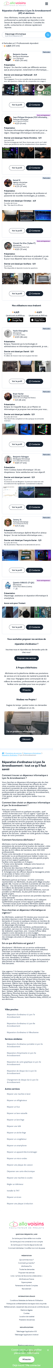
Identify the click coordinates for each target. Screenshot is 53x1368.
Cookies (26, 1313)
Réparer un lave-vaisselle (17, 1113)
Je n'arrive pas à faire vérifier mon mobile (26, 1238)
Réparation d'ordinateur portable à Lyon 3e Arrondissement (25, 1045)
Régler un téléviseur (15, 1184)
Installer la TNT (13, 1190)
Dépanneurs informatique (32, 753)
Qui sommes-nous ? (26, 1260)
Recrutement (26, 1289)
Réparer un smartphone (17, 1145)
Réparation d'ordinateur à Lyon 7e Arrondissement (21, 1015)
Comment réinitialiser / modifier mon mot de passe (26, 1248)
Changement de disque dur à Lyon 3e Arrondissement (22, 1081)
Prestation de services (27, 1320)
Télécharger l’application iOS (26, 1331)
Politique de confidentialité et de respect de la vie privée (26, 1304)
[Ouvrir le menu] (46, 3)
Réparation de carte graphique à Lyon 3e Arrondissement (24, 1063)
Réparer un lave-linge (15, 1119)
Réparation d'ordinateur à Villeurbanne (23, 1032)
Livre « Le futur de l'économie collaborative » (26, 1276)
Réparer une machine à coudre (20, 1177)
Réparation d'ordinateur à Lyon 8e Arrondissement (21, 1024)
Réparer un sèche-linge (16, 1132)
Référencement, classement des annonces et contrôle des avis (26, 1307)
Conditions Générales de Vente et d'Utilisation (26, 1300)
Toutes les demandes (27, 1269)
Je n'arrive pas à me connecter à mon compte (26, 1241)
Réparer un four (13, 1107)
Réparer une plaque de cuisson (20, 1165)
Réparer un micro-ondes (17, 1158)
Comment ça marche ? (26, 1263)
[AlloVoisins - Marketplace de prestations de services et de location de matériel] (15, 5)
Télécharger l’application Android (26, 1335)
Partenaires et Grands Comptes (26, 1285)
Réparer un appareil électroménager (22, 1152)
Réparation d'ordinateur (10, 755)
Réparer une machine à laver (19, 1094)
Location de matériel (26, 1316)
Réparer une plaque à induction (20, 1203)
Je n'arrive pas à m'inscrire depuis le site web (26, 1245)
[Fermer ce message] (48, 1350)
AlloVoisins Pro (26, 1266)
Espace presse (26, 1282)
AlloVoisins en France (26, 1279)
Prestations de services (14, 753)
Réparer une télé (14, 1126)
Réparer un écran (14, 1197)
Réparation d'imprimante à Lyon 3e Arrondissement (21, 1054)
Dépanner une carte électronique (21, 1171)
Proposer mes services (26, 1272)
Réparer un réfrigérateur (17, 1100)
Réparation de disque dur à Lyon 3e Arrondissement (22, 1072)
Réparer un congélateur (16, 1139)
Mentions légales (27, 1310)
